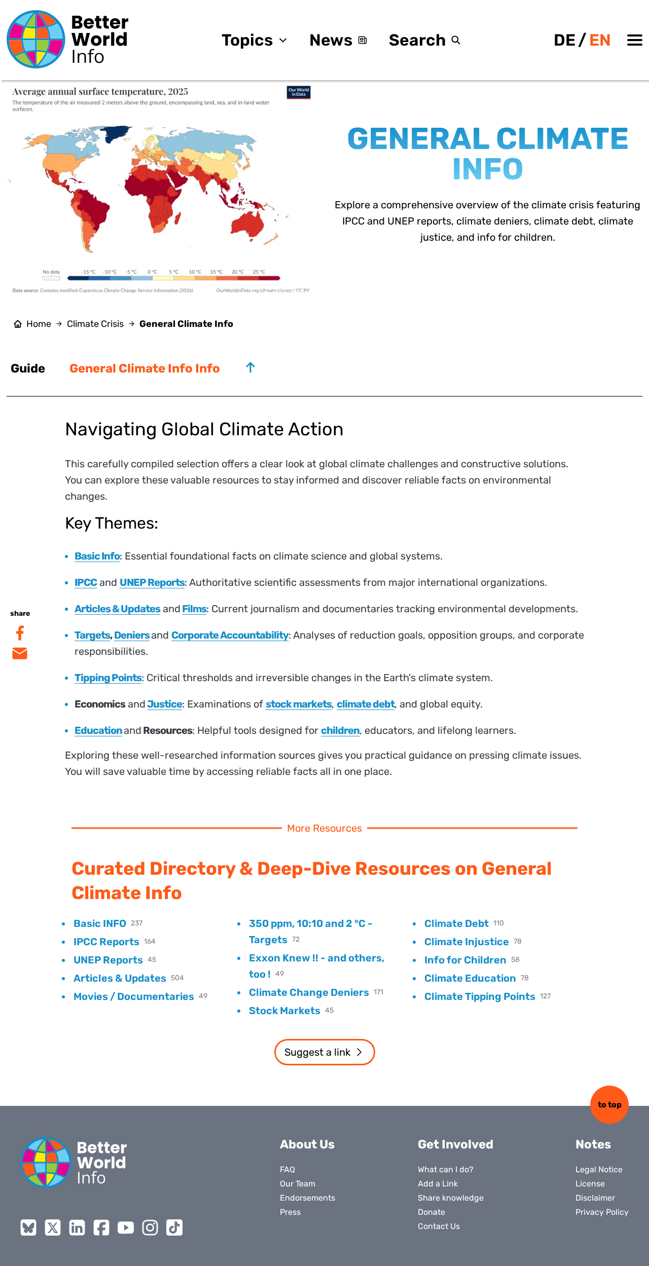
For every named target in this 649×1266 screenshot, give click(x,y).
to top (610, 1104)
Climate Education (470, 978)
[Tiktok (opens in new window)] (174, 1227)
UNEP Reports (108, 960)
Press (290, 1212)
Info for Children (465, 960)
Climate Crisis (95, 323)
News (330, 40)
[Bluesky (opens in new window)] (28, 1227)
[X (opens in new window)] (53, 1227)
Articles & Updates (120, 978)
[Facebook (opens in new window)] (101, 1227)
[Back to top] (250, 367)
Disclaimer (595, 1198)
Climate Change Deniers (309, 992)
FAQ (287, 1169)
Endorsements (307, 1198)
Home (38, 323)
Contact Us (439, 1226)
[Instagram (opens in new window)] (150, 1227)
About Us (307, 1144)
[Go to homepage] (67, 39)
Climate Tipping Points (479, 996)
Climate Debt (456, 923)
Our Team (297, 1183)
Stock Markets (284, 1010)
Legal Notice (599, 1169)
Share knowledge (451, 1198)
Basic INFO (100, 923)
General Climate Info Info (144, 368)
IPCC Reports (106, 942)
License (590, 1183)
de (564, 40)
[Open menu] (634, 40)
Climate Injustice (466, 942)
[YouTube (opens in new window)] (126, 1227)
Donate (431, 1212)
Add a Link (438, 1183)
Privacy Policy (602, 1212)
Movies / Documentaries (134, 996)
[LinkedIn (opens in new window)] (77, 1227)
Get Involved (455, 1144)
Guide (28, 368)
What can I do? (446, 1169)
